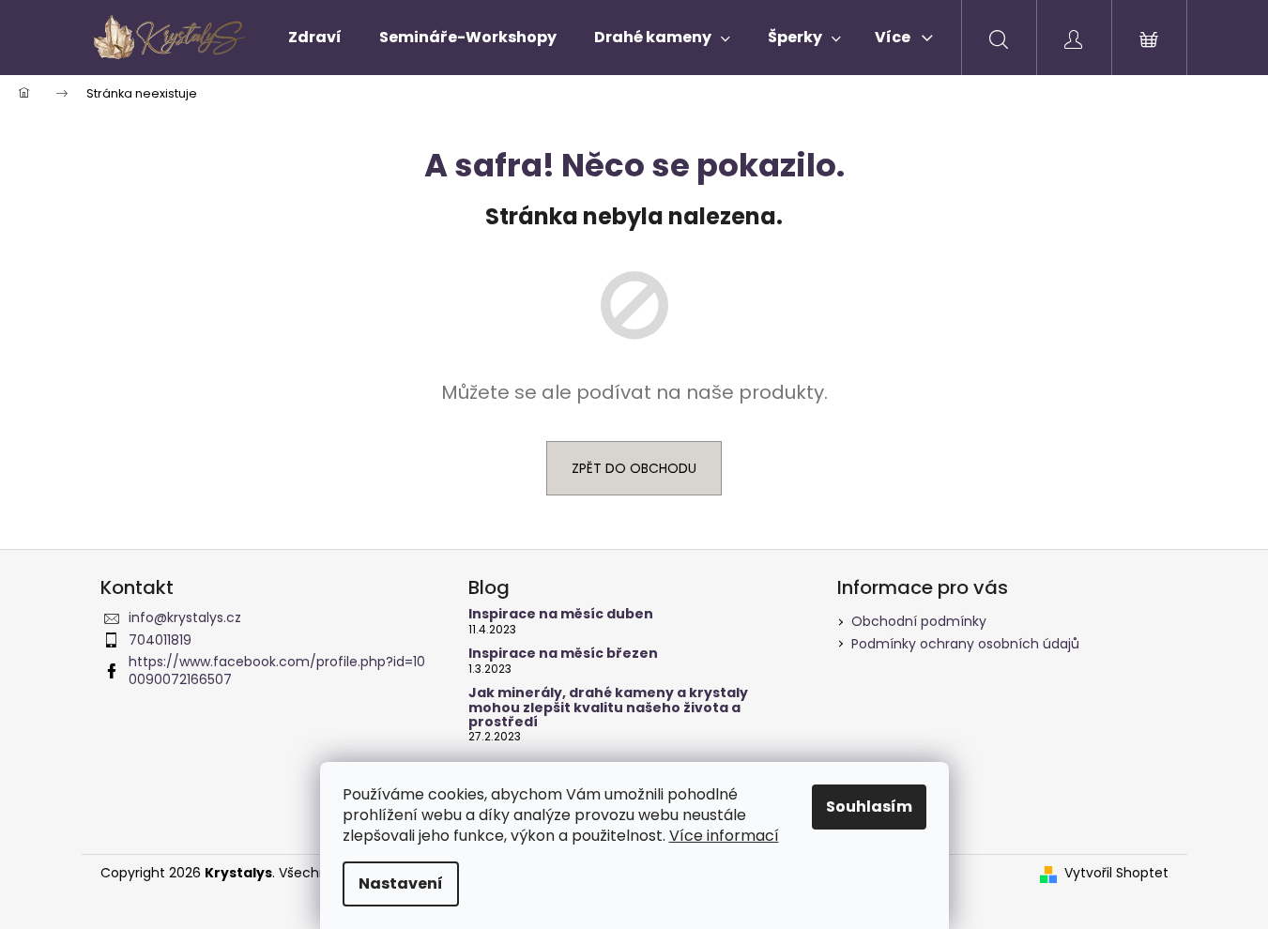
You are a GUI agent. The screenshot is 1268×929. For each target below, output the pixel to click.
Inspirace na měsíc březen (563, 654)
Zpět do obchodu (634, 468)
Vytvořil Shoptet (1116, 873)
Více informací (724, 835)
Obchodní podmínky (918, 621)
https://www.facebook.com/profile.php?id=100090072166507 (277, 670)
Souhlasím (869, 806)
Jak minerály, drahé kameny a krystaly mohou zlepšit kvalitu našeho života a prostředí (608, 707)
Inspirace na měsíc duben (560, 614)
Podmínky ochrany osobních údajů (965, 643)
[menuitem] (314, 37)
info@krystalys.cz (185, 617)
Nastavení (401, 883)
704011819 (160, 640)
